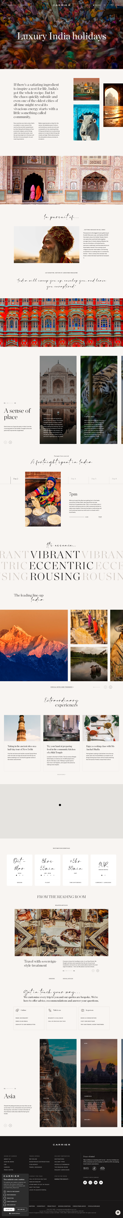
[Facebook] (85, 1184)
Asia (67, 21)
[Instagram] (90, 1184)
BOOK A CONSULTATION (88, 1018)
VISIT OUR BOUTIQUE (88, 1021)
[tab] (16, 875)
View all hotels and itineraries (61, 687)
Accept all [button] (9, 1209)
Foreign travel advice (79, 1206)
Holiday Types (60, 1161)
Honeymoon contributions (39, 1161)
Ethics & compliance (94, 1206)
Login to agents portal (37, 1189)
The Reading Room (61, 1167)
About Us (7, 1159)
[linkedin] (96, 1184)
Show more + (61, 774)
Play (100, 516)
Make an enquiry (22, 1018)
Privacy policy (51, 1206)
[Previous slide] (5, 442)
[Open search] (104, 5)
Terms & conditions (29, 1206)
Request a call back (55, 1018)
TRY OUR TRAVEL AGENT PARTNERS (92, 1024)
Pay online (33, 1159)
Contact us (12, 5)
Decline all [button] (21, 1209)
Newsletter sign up (61, 1179)
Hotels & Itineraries (62, 1164)
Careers (7, 1167)
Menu (117, 5)
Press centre (8, 1169)
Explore (46, 1119)
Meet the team (34, 1187)
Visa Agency (33, 1164)
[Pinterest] (101, 1184)
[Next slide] (10, 442)
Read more (16, 1187)
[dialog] (15, 1195)
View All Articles (68, 978)
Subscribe (52, 978)
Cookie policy (41, 1206)
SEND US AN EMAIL (22, 1021)
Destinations (58, 21)
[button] (15, 1213)
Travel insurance (35, 1167)
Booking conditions (64, 1206)
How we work (9, 1161)
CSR (5, 1164)
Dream (87, 5)
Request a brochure (62, 1169)
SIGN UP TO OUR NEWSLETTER (25, 1024)
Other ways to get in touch (39, 1184)
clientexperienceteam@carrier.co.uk (66, 1209)
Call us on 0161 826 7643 (57, 1021)
